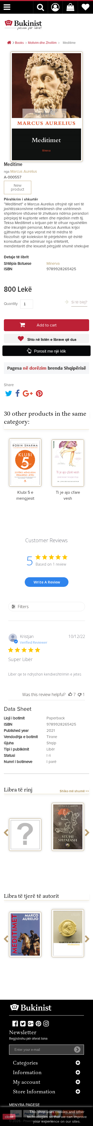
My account (26, 1082)
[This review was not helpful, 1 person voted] (79, 694)
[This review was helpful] (70, 694)
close (9, 1117)
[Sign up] (77, 1049)
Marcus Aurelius (23, 171)
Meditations (68, 962)
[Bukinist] (23, 24)
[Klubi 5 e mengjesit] (25, 461)
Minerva (53, 264)
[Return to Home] (9, 43)
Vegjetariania (25, 855)
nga (6, 171)
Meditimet (25, 962)
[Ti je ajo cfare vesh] (68, 461)
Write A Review (47, 582)
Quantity (11, 304)
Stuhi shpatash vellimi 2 (68, 857)
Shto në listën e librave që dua (51, 340)
